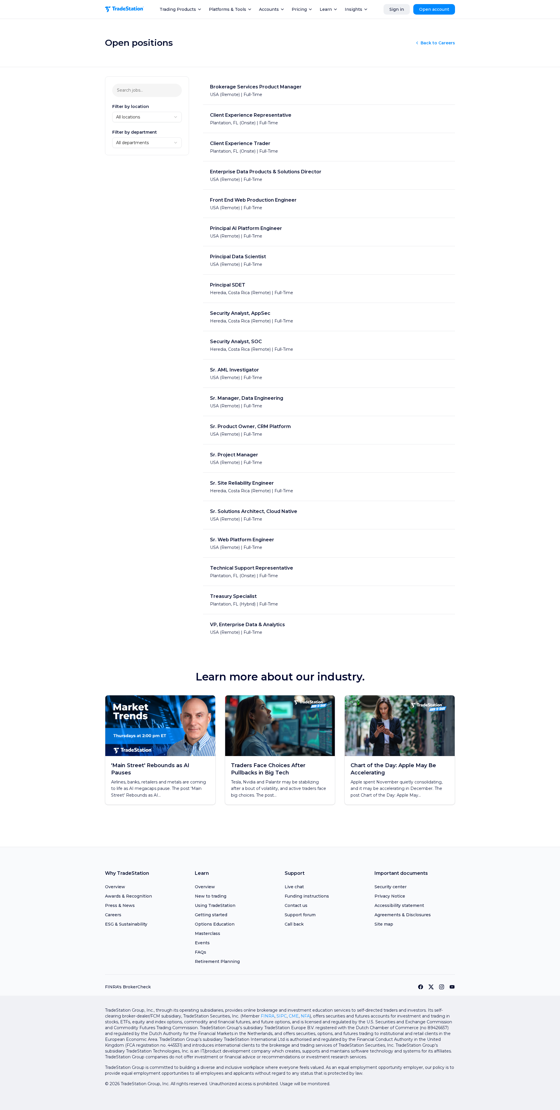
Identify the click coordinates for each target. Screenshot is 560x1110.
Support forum (300, 914)
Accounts (269, 9)
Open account (434, 9)
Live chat (294, 886)
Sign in (396, 9)
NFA (305, 1016)
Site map (383, 924)
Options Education (215, 924)
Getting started (211, 914)
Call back (294, 924)
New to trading (210, 896)
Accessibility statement (399, 905)
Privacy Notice (389, 896)
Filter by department (134, 132)
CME (294, 1016)
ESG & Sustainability (126, 924)
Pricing (299, 9)
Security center (390, 886)
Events (202, 942)
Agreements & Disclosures (402, 914)
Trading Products (178, 9)
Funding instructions (307, 896)
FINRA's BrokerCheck (128, 986)
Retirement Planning (217, 961)
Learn (326, 9)
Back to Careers (438, 43)
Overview (115, 886)
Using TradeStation (215, 905)
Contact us (296, 905)
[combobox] (147, 117)
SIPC (281, 1016)
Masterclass (207, 933)
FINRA (267, 1016)
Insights (353, 9)
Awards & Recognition (128, 896)
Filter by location (130, 106)
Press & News (120, 905)
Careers (113, 914)
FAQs (200, 952)
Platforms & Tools (227, 9)
